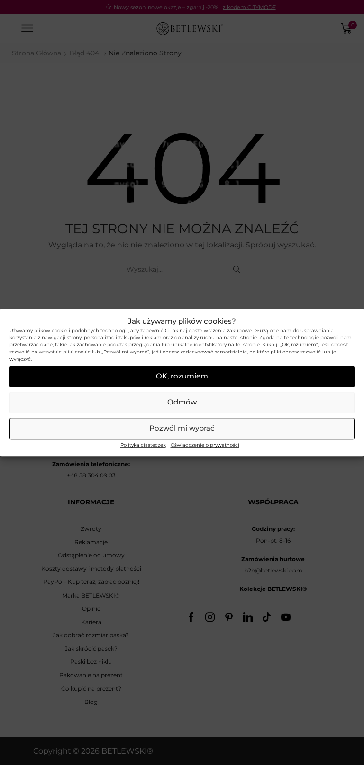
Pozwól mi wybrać (182, 428)
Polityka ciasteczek (143, 445)
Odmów (182, 402)
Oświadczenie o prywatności (205, 445)
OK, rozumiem (182, 376)
